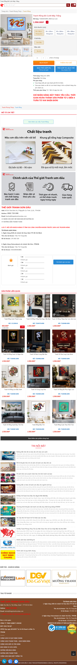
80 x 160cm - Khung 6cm (60, 33)
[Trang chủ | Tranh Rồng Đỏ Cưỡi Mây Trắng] (2, 5)
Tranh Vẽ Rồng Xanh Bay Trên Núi (13, 425)
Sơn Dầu (39, 42)
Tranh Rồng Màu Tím (38, 425)
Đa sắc (39, 51)
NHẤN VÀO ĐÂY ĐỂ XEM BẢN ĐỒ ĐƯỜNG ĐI (19, 219)
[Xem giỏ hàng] (73, 5)
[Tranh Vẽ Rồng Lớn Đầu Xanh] (13, 376)
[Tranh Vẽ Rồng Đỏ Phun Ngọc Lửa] (63, 376)
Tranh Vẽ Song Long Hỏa (38, 389)
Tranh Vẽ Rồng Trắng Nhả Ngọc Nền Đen (38, 319)
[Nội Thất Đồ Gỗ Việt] (12, 578)
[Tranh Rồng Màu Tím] (38, 412)
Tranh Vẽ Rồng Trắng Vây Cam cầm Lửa (64, 319)
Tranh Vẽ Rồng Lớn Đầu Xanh (13, 389)
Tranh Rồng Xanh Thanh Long (13, 319)
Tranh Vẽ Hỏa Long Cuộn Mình (64, 354)
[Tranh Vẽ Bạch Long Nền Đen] (38, 341)
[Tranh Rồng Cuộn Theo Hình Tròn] (63, 412)
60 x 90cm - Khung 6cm (39, 33)
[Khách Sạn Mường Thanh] (38, 578)
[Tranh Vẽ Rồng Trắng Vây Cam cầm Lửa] (63, 306)
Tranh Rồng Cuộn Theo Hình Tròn (64, 425)
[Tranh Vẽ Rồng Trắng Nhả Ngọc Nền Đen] (38, 306)
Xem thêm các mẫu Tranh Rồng (38, 122)
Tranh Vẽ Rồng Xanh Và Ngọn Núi (13, 354)
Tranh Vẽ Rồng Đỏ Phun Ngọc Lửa (64, 389)
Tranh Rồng (18, 107)
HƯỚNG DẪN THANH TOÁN (13, 222)
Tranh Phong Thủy (8, 107)
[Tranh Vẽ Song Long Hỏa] (38, 376)
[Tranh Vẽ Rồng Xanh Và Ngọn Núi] (13, 341)
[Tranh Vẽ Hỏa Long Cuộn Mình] (63, 341)
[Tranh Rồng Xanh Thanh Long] (13, 306)
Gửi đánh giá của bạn (63, 262)
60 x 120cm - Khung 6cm (49, 33)
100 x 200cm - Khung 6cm (70, 33)
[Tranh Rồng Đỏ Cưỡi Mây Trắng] (16, 45)
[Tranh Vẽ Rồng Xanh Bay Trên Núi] (13, 412)
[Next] (29, 30)
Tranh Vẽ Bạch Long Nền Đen (38, 354)
